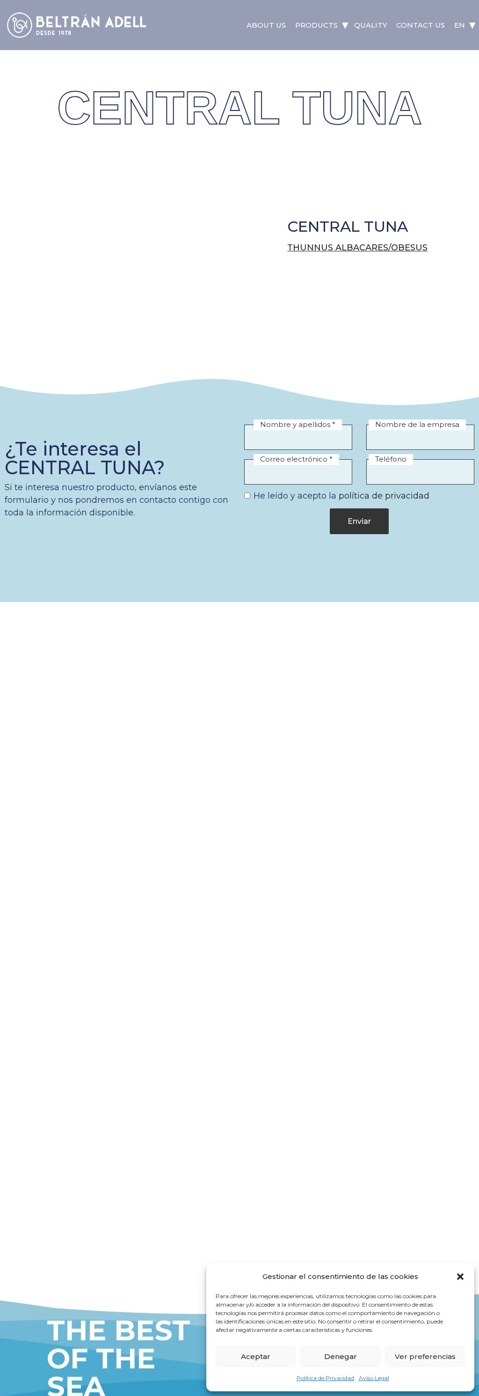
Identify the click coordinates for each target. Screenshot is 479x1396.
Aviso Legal (374, 1377)
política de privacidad (384, 496)
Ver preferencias (425, 1356)
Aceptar (255, 1356)
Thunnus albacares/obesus (357, 247)
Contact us (420, 25)
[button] (460, 1276)
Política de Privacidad (325, 1377)
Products (316, 25)
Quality (370, 25)
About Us (266, 25)
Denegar (340, 1356)
